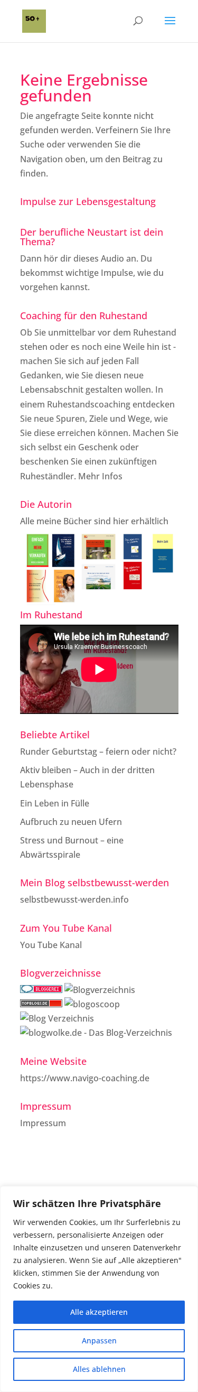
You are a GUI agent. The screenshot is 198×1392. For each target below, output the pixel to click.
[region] (99, 1289)
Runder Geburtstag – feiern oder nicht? (98, 751)
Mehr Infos (100, 476)
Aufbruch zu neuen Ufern (71, 822)
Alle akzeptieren (99, 1312)
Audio (112, 258)
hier (121, 521)
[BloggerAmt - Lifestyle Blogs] (99, 990)
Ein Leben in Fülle (54, 803)
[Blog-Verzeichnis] (41, 990)
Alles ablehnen (99, 1369)
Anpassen (99, 1340)
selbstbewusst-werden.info (74, 899)
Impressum (43, 1123)
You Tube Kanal (51, 945)
